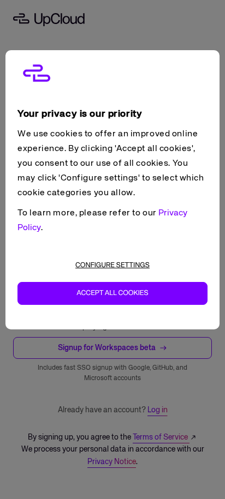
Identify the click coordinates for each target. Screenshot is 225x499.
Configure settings (112, 265)
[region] (112, 189)
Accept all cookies (112, 293)
